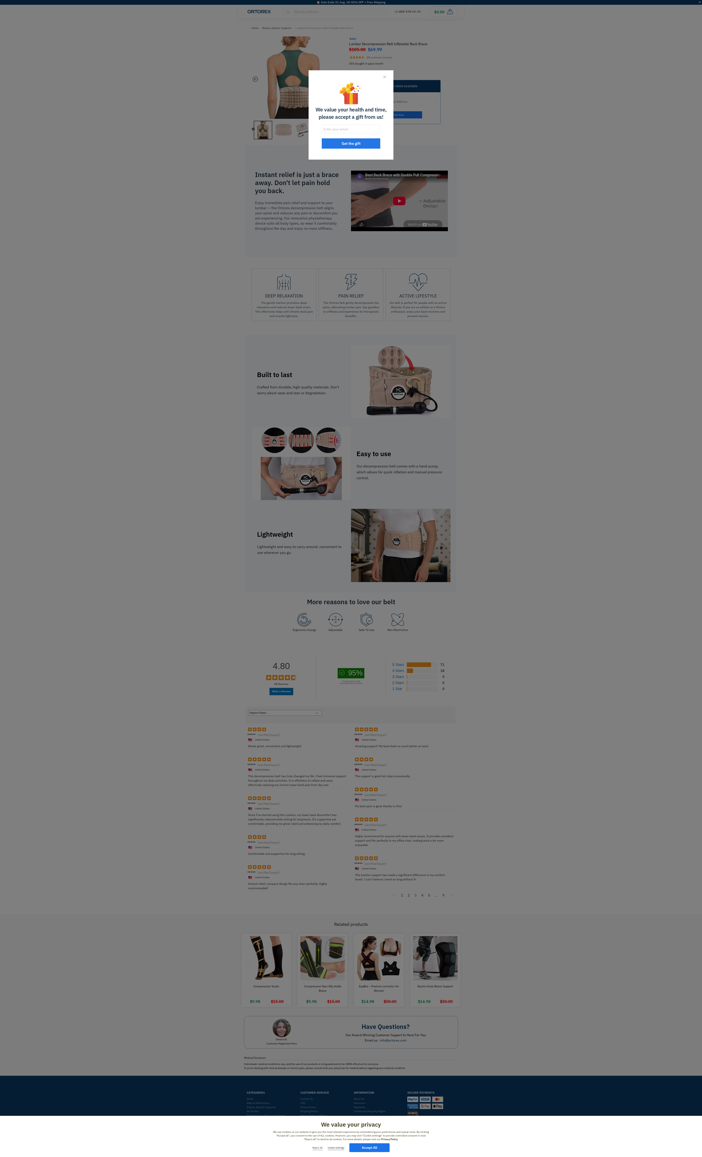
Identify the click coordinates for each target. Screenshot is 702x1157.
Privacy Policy (389, 1139)
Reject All (317, 1148)
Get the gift (351, 143)
